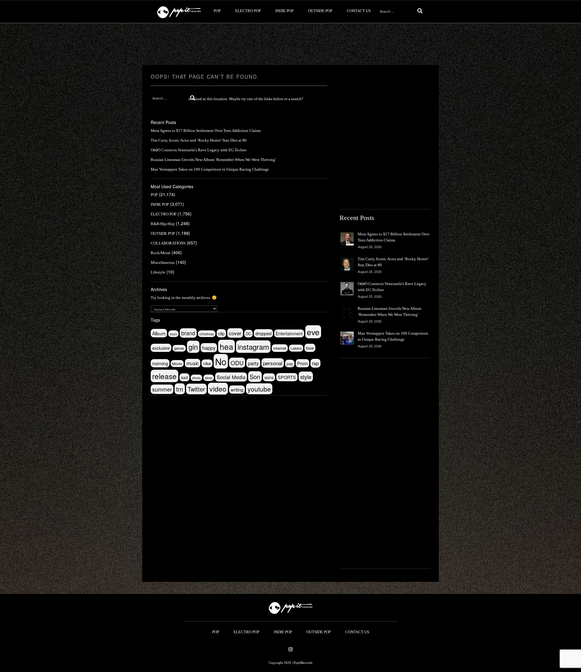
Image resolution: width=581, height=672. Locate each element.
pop (290, 363)
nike (207, 363)
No (220, 361)
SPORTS (287, 377)
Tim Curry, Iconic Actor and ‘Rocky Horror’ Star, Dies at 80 (199, 140)
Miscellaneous (163, 262)
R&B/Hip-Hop (163, 223)
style (305, 376)
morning (160, 363)
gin (193, 347)
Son (255, 376)
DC (248, 333)
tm (179, 388)
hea (226, 346)
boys (173, 333)
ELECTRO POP (248, 10)
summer (162, 389)
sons (269, 377)
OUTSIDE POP (320, 10)
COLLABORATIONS (168, 243)
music (192, 363)
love (310, 348)
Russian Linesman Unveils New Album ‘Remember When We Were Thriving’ (213, 159)
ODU (237, 363)
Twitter (196, 389)
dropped (263, 333)
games (179, 348)
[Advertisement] (290, 44)
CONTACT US (359, 10)
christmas (206, 333)
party (253, 363)
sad (184, 377)
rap (315, 363)
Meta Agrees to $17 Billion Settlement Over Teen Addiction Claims (206, 130)
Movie (177, 363)
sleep (208, 377)
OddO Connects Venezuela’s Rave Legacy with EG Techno (199, 150)
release (164, 376)
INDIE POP (284, 10)
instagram (253, 346)
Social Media (231, 377)
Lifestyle (158, 272)
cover (235, 333)
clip (221, 333)
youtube (259, 388)
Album (159, 333)
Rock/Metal (160, 253)
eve (313, 331)
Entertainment (289, 333)
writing (237, 389)
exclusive (161, 348)
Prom (302, 363)
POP (217, 10)
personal (272, 363)
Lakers (296, 348)
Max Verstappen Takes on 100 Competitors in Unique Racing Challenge (210, 169)
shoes (196, 377)
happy (208, 347)
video (217, 389)
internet (279, 348)
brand (188, 333)
